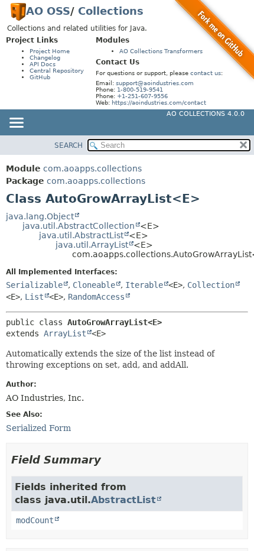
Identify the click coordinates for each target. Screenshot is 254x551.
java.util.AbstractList (81, 235)
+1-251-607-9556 (142, 96)
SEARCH (68, 145)
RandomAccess (96, 297)
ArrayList (65, 333)
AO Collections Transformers (161, 51)
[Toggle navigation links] (16, 123)
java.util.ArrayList (92, 244)
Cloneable (94, 285)
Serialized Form (38, 428)
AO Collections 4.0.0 (206, 114)
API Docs (43, 64)
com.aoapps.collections (92, 168)
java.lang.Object (40, 216)
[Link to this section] (109, 459)
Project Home (50, 51)
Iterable (144, 285)
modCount (35, 520)
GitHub (40, 77)
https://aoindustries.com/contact (159, 102)
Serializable (34, 285)
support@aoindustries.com (155, 83)
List (34, 297)
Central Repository (57, 70)
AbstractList (123, 499)
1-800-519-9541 (140, 89)
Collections (111, 11)
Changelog (45, 57)
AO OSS (48, 11)
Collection (211, 285)
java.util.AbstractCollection (78, 226)
